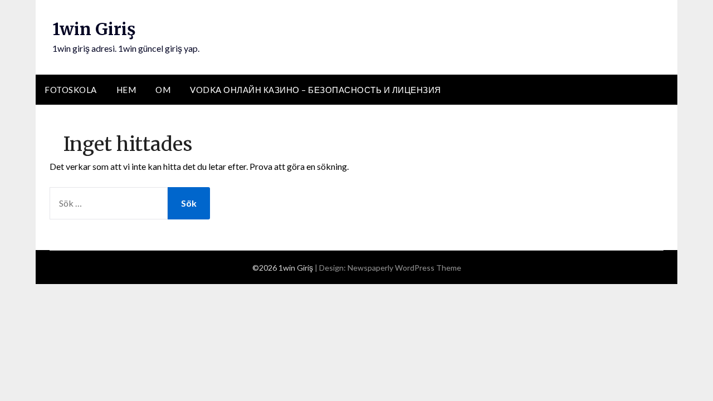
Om (162, 90)
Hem (126, 90)
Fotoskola (71, 90)
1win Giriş (94, 29)
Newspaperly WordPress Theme (404, 267)
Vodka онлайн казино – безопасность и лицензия (315, 90)
